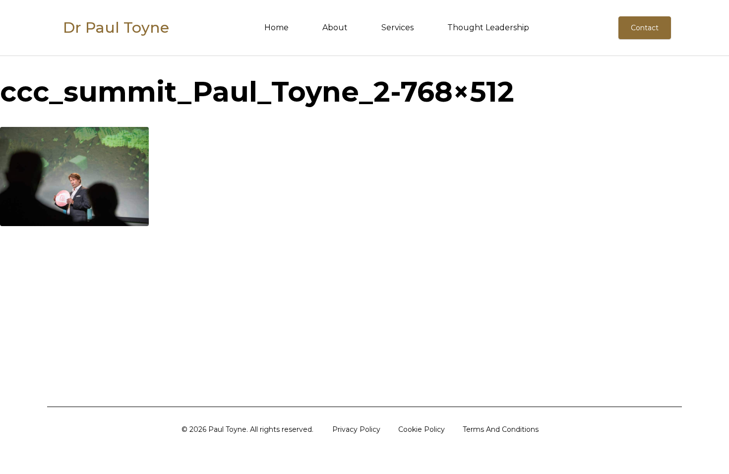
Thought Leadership (488, 27)
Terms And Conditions (501, 429)
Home (276, 27)
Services (397, 27)
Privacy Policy (356, 429)
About (335, 27)
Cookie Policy (421, 429)
